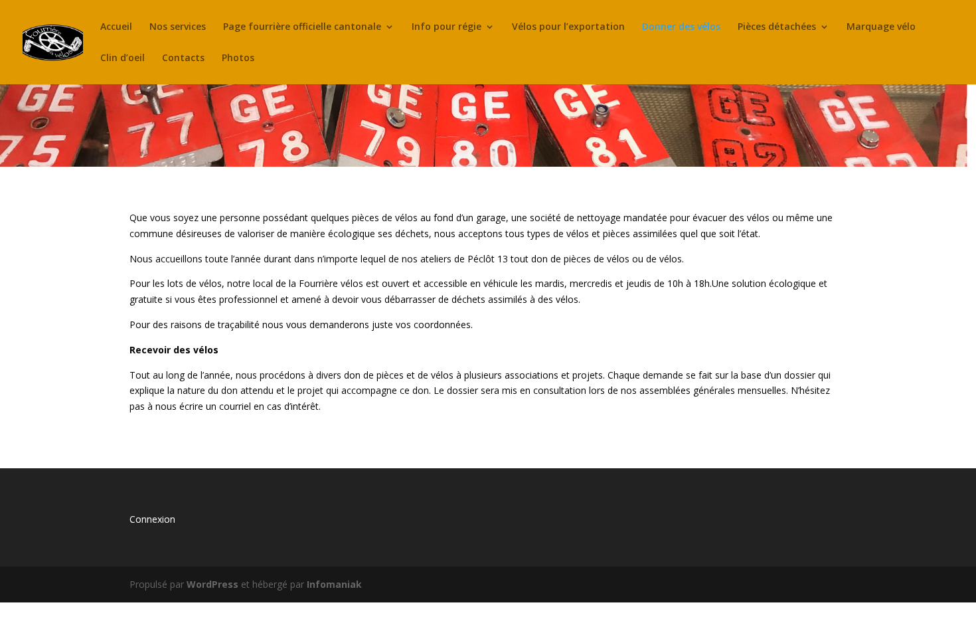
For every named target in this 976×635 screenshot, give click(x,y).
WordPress (212, 584)
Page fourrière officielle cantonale (302, 27)
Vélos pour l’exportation (568, 27)
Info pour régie (446, 27)
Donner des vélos (681, 27)
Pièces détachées (777, 27)
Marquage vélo (881, 27)
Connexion (152, 519)
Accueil (116, 27)
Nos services (177, 27)
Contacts (183, 58)
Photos (238, 58)
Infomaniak (334, 584)
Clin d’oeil (122, 58)
